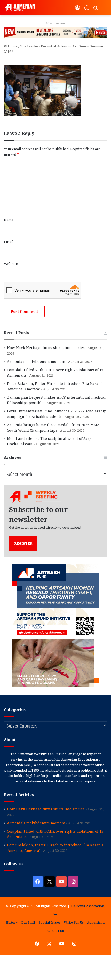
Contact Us (55, 930)
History (12, 922)
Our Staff (28, 922)
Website (11, 263)
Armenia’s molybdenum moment (36, 361)
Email (8, 241)
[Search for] (95, 10)
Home (12, 46)
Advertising (96, 922)
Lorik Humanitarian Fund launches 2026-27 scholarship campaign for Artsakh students (56, 414)
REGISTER (23, 543)
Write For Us (74, 922)
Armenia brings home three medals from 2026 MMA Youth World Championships (53, 427)
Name (9, 219)
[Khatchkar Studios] (55, 32)
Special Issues (49, 922)
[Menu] (104, 10)
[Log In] (77, 10)
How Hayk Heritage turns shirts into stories (46, 347)
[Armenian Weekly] (19, 8)
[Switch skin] (86, 10)
